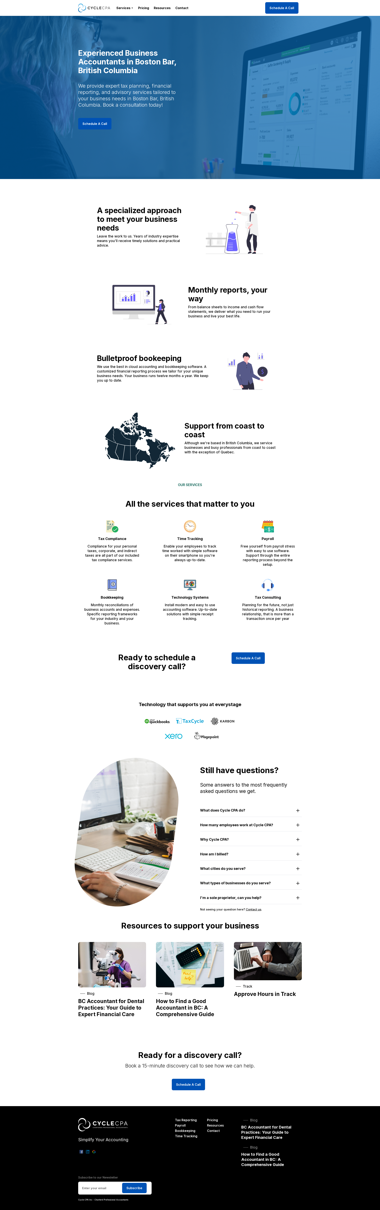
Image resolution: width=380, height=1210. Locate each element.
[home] (94, 8)
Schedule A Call (282, 8)
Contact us (253, 909)
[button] (125, 8)
